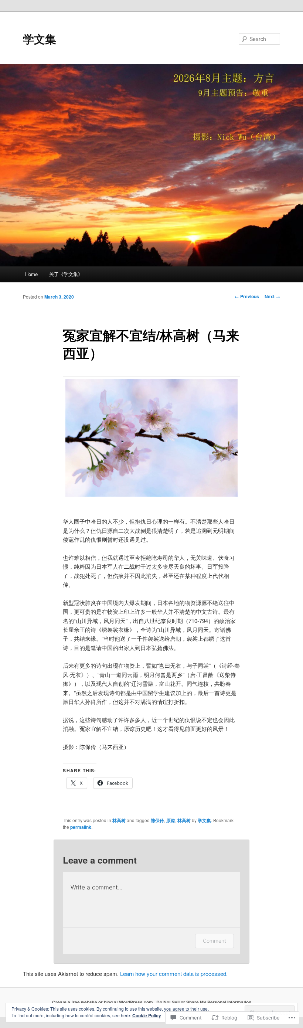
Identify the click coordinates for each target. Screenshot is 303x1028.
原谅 (170, 820)
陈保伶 (157, 820)
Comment (214, 940)
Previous (247, 296)
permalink (80, 827)
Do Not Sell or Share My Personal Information (203, 1002)
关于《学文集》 (66, 274)
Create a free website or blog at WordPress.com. (103, 1002)
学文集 (39, 39)
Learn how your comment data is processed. (174, 973)
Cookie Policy (146, 1015)
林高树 (119, 820)
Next (272, 296)
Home (31, 274)
